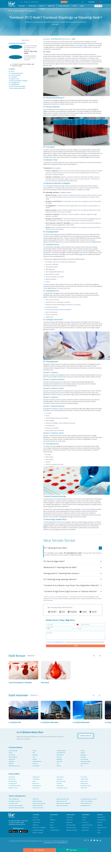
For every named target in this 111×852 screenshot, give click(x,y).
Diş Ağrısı (35, 759)
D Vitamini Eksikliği (13, 750)
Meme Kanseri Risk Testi (62, 805)
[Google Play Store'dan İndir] (13, 831)
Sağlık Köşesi (69, 822)
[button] (20, 2)
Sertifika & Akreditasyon (38, 830)
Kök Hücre (35, 763)
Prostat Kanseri (60, 777)
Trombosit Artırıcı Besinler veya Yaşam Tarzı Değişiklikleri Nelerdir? (71, 585)
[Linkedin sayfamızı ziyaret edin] (80, 2)
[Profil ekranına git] (101, 6)
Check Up (83, 750)
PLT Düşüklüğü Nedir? (14, 82)
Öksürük (10, 752)
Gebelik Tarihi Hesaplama (87, 801)
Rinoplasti (11, 763)
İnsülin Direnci (12, 759)
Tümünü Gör (30, 655)
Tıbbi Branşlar (32, 6)
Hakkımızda (35, 817)
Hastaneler (22, 6)
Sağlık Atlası (51, 6)
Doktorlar (42, 6)
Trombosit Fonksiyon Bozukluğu (17, 86)
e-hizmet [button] (63, 2)
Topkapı (52, 822)
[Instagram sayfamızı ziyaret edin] (76, 2)
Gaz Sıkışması (12, 755)
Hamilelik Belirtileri (61, 752)
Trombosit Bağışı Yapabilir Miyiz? (17, 88)
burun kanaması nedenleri (63, 309)
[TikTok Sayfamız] (100, 840)
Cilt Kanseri (59, 783)
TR (100, 2)
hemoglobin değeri (82, 45)
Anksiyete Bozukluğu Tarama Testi (89, 799)
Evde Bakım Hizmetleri (87, 825)
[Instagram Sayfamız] (91, 840)
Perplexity (73, 612)
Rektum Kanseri (84, 781)
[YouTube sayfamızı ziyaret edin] (78, 2)
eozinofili (82, 252)
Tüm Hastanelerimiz (54, 830)
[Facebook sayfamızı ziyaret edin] (72, 2)
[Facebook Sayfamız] (85, 840)
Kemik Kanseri (36, 787)
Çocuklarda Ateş (84, 759)
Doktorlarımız (69, 819)
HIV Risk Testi (36, 799)
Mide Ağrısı (35, 755)
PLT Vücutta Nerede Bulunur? (16, 73)
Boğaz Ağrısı (83, 755)
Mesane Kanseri (84, 783)
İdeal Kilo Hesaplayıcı (37, 801)
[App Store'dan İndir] (23, 831)
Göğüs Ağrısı (11, 761)
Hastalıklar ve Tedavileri (19, 10)
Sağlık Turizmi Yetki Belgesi (39, 827)
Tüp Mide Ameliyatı (61, 750)
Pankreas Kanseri (13, 781)
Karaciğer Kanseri (13, 783)
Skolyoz (34, 750)
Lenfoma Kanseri (85, 779)
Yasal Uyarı (99, 825)
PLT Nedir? (11, 71)
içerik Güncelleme (101, 819)
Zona (34, 757)
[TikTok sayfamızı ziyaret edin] (83, 2)
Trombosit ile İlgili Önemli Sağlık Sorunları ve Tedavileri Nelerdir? (70, 591)
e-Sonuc (84, 819)
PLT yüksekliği (47, 186)
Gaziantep (52, 827)
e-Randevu (84, 817)
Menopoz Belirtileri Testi (86, 803)
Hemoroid (59, 757)
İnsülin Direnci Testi (13, 803)
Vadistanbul (52, 819)
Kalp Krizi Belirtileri (13, 757)
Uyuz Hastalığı (36, 765)
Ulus (51, 817)
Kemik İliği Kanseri (37, 785)
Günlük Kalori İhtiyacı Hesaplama (16, 807)
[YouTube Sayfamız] (94, 840)
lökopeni (93, 240)
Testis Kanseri (84, 787)
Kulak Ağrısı (59, 761)
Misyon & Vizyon (36, 819)
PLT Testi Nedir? (13, 77)
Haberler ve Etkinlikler (38, 832)
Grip (82, 765)
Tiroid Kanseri (36, 779)
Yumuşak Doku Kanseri (62, 787)
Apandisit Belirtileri (37, 761)
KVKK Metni (100, 822)
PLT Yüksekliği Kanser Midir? (55, 548)
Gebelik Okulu (85, 830)
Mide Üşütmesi (60, 755)
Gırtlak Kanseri (60, 785)
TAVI (58, 763)
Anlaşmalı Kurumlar (63, 6)
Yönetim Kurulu (36, 822)
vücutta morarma (76, 197)
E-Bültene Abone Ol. (86, 736)
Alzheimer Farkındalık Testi (39, 803)
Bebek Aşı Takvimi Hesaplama (64, 803)
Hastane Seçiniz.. (50, 627)
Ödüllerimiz (35, 825)
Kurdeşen (59, 765)
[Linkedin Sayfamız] (97, 840)
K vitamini (46, 284)
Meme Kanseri (12, 777)
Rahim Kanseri (12, 779)
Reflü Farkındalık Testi (38, 805)
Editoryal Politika (101, 817)
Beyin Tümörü (36, 783)
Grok (63, 612)
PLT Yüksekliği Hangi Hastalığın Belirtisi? (60, 579)
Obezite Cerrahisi (84, 763)
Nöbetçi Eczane (85, 827)
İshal (34, 752)
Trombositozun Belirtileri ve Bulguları (18, 81)
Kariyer (82, 6)
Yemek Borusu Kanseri (86, 785)
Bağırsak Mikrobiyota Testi (63, 799)
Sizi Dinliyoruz (85, 822)
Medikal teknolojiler (71, 825)
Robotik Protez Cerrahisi (14, 765)
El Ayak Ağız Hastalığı (85, 761)
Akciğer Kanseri (36, 777)
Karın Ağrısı (83, 757)
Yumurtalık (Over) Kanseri (15, 785)
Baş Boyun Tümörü (13, 787)
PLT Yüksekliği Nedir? (14, 84)
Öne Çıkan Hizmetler (71, 827)
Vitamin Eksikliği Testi (14, 799)
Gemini (94, 612)
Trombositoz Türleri (14, 79)
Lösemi (48, 282)
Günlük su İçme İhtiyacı (38, 807)
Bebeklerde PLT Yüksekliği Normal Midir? (60, 567)
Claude (84, 612)
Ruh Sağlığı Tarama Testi (14, 801)
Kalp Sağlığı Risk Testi (85, 805)
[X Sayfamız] (88, 840)
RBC (66, 62)
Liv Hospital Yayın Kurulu (53, 596)
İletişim (75, 6)
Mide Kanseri (60, 779)
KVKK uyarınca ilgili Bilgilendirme (56, 642)
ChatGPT (53, 612)
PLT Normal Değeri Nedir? (54, 561)
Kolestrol (83, 752)
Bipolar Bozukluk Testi (62, 801)
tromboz (83, 509)
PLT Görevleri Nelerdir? (15, 75)
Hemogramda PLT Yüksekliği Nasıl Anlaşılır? (61, 573)
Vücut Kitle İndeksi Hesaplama (16, 805)
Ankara (51, 825)
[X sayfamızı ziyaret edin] (74, 2)
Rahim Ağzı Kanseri (61, 781)
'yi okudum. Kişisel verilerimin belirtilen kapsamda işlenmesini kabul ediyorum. (76, 642)
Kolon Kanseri (84, 777)
